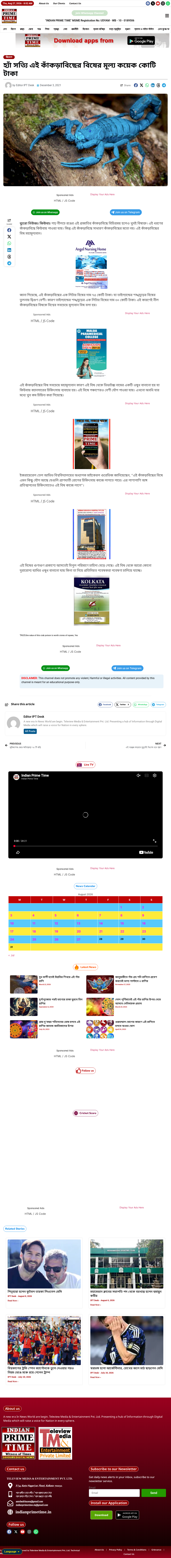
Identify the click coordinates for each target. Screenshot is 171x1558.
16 (144, 923)
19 (56, 931)
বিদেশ (13, 29)
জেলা (31, 29)
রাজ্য (22, 29)
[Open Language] (18, 1552)
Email (92, 1487)
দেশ (5, 29)
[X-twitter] (153, 3)
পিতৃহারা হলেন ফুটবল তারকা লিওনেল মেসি (35, 1292)
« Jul (11, 955)
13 (78, 923)
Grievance (156, 1549)
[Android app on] (119, 1515)
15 (122, 923)
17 (12, 931)
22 (122, 931)
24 (12, 939)
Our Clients (59, 3)
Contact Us (75, 3)
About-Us (44, 3)
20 (79, 931)
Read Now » (13, 1301)
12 (56, 923)
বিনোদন (86, 29)
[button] (136, 85)
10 (12, 923)
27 (78, 939)
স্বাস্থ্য (56, 29)
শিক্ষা (47, 29)
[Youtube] (158, 3)
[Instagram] (163, 3)
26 (56, 939)
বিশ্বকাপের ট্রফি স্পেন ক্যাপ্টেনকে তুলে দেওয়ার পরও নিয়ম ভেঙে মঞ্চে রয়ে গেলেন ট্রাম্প (41, 1370)
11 (33, 923)
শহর (39, 29)
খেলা (65, 29)
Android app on (130, 1513)
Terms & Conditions (136, 1549)
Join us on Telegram (127, 212)
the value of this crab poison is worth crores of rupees (50, 635)
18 (34, 931)
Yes (76, 635)
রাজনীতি (74, 29)
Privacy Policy (115, 1549)
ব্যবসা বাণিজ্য (99, 29)
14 (101, 923)
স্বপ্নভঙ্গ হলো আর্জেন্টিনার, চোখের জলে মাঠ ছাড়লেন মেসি (126, 1368)
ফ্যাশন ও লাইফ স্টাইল (144, 29)
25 (34, 939)
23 (144, 931)
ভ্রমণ (127, 29)
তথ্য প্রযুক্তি (115, 29)
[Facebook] (148, 3)
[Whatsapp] (168, 3)
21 (101, 931)
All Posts (30, 731)
